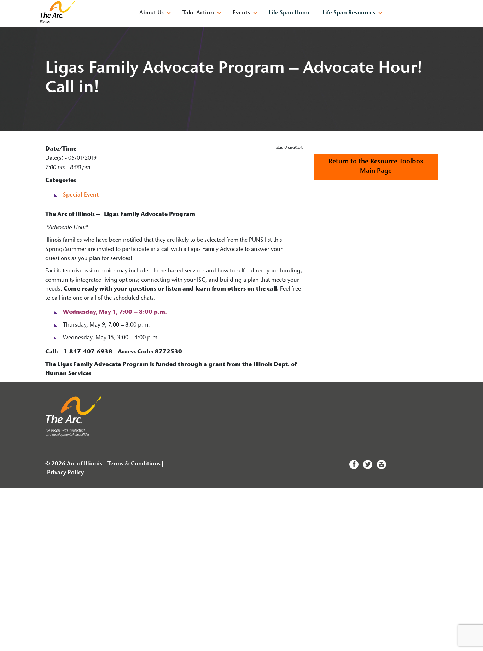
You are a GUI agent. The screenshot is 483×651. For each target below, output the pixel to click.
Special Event (81, 195)
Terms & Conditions (134, 464)
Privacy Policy (65, 473)
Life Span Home (290, 13)
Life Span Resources (348, 13)
